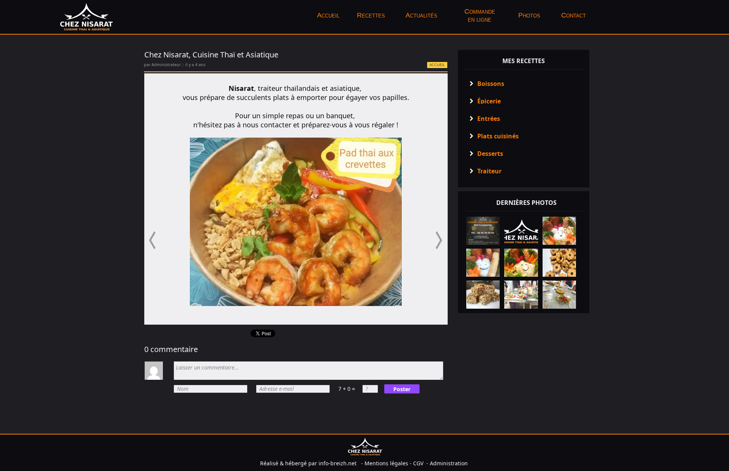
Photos (530, 15)
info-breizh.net (338, 463)
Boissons (490, 83)
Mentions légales (386, 463)
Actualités (421, 15)
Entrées (488, 118)
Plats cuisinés (498, 136)
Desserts (490, 153)
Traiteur (489, 171)
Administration (449, 463)
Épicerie (489, 101)
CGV (418, 463)
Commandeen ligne (479, 15)
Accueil (328, 15)
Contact (573, 15)
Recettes (371, 15)
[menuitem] (328, 15)
